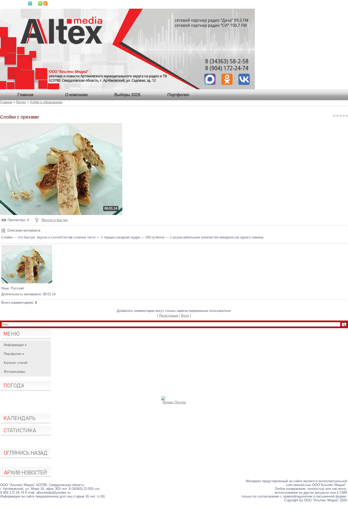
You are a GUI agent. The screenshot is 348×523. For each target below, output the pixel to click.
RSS (45, 3)
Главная (30, 3)
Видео (21, 102)
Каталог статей (15, 363)
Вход (40, 3)
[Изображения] (26, 264)
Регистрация (168, 315)
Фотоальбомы (14, 372)
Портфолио (178, 95)
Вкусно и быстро (55, 220)
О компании (76, 95)
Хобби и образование (46, 102)
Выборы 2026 (127, 95)
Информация (15, 345)
